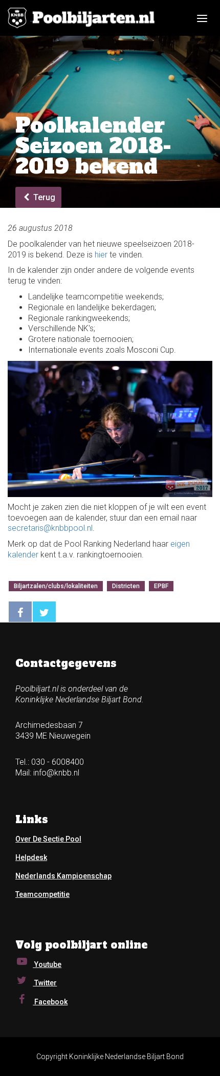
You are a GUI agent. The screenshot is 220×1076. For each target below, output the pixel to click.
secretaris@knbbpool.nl (50, 528)
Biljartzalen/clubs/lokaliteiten (56, 586)
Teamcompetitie (42, 894)
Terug (43, 197)
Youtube (47, 964)
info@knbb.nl (56, 773)
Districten (126, 586)
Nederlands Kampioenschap (63, 876)
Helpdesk (31, 857)
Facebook (50, 1002)
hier (101, 255)
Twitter (45, 983)
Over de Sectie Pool (48, 839)
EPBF (161, 586)
